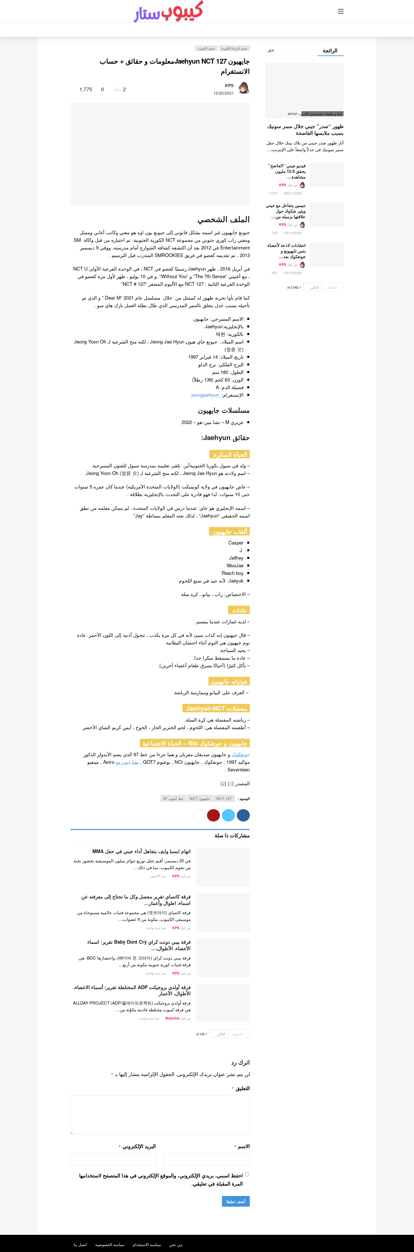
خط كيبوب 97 (173, 798)
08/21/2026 (293, 193)
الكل (270, 50)
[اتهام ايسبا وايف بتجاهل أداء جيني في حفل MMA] (223, 867)
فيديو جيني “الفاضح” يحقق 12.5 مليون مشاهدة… (287, 171)
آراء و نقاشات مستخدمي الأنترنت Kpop (321, 113)
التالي (221, 1033)
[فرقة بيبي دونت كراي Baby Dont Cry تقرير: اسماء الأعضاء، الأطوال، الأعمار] (223, 958)
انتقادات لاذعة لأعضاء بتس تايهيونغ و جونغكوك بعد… (287, 251)
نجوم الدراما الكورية (234, 48)
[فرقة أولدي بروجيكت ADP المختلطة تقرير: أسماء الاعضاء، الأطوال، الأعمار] (223, 1003)
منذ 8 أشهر (158, 875)
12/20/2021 (223, 93)
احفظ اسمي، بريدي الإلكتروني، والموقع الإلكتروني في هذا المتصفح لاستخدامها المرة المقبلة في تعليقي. (161, 1179)
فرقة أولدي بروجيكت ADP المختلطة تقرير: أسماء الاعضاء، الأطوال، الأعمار (132, 990)
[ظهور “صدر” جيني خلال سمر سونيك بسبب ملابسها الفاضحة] (304, 91)
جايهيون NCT (200, 798)
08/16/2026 (293, 232)
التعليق (241, 1088)
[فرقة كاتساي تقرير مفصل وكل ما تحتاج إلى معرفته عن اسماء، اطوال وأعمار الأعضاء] (223, 912)
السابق (238, 1033)
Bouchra (172, 1018)
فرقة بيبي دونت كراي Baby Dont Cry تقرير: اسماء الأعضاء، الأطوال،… (139, 945)
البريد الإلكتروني (137, 1146)
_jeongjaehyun (207, 394)
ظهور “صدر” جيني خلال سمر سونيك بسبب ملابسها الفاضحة (305, 129)
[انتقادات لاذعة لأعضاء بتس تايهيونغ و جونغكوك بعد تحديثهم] (327, 254)
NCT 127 (224, 798)
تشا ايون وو (127, 761)
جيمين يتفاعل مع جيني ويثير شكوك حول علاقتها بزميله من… (286, 211)
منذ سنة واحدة (156, 927)
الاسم (242, 1146)
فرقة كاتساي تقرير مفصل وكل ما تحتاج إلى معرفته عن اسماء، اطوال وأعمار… (136, 899)
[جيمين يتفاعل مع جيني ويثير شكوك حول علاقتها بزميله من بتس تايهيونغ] (327, 214)
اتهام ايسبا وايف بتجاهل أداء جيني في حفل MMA (141, 851)
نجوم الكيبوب (206, 48)
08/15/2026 (293, 272)
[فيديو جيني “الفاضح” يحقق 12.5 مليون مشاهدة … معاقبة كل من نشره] (327, 175)
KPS (229, 85)
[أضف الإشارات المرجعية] (72, 89)
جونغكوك (241, 754)
